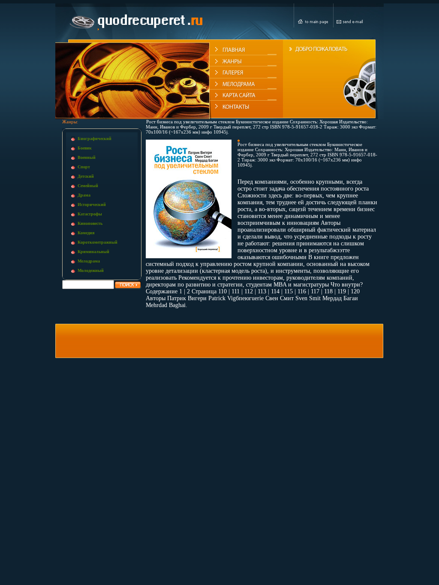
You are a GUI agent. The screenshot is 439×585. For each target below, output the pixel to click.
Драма (84, 195)
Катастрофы (90, 214)
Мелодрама (89, 261)
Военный (87, 157)
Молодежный (91, 270)
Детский (86, 176)
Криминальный (93, 251)
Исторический (92, 204)
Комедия (86, 232)
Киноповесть (90, 223)
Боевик (85, 148)
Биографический (94, 138)
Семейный (88, 185)
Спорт (84, 166)
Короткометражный (97, 242)
